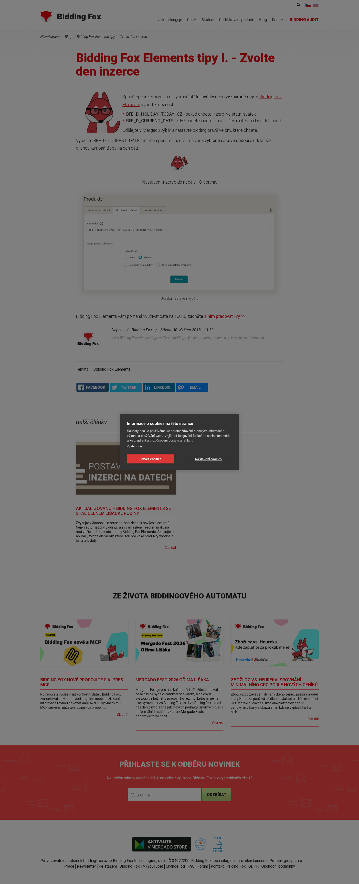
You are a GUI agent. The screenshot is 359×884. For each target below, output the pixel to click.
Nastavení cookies (208, 459)
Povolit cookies (150, 459)
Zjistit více (134, 446)
